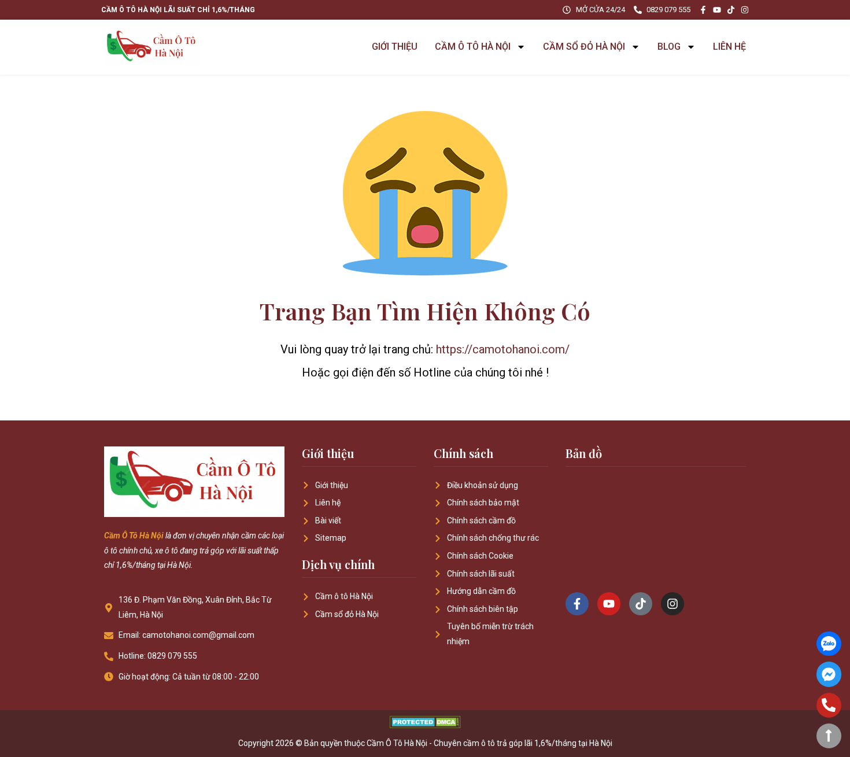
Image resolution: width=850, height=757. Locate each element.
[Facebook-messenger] (828, 674)
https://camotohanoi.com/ (503, 349)
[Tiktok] (731, 10)
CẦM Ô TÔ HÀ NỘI (473, 46)
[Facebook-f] (703, 10)
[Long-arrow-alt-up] (828, 735)
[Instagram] (745, 10)
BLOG (669, 46)
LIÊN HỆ (729, 46)
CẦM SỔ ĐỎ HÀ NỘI (584, 46)
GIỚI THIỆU (394, 46)
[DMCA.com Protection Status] (425, 724)
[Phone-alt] (828, 705)
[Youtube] (717, 10)
